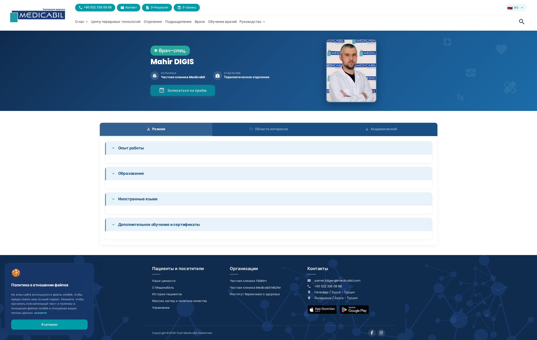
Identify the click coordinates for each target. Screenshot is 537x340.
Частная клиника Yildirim (248, 281)
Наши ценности (164, 281)
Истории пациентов (167, 294)
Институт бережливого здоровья (255, 294)
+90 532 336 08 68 (328, 286)
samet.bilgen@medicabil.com (337, 281)
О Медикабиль (163, 287)
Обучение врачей (222, 21)
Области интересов (268, 129)
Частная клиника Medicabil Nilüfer (255, 287)
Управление (160, 308)
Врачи (200, 21)
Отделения (153, 21)
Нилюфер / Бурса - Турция (334, 292)
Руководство (252, 21)
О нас (81, 21)
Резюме (156, 129)
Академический (381, 129)
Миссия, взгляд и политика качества (179, 301)
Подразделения (178, 21)
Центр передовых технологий (116, 21)
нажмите (40, 313)
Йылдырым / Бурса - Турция (336, 298)
